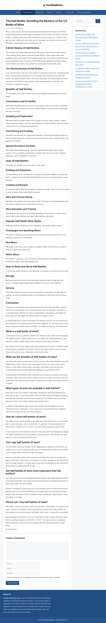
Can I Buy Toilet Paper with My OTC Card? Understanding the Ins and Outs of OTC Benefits (87, 46)
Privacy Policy (70, 12)
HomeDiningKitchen (49, 620)
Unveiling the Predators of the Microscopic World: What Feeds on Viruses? (86, 37)
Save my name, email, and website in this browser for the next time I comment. (34, 577)
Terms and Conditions (83, 12)
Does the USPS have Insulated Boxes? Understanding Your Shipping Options (87, 55)
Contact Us (59, 12)
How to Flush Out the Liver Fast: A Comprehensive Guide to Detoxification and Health (86, 84)
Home (18, 12)
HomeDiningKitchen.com (11, 598)
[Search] (97, 21)
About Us (50, 12)
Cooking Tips (40, 12)
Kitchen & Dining (28, 12)
